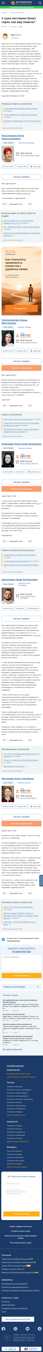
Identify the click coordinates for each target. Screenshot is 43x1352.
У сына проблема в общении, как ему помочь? (20, 108)
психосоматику (22, 843)
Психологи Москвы (15, 1086)
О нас (4, 1312)
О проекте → (21, 308)
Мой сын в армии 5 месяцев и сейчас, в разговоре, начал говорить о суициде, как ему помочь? (20, 915)
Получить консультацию (21, 368)
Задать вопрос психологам (12, 128)
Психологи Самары (14, 1112)
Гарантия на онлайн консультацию (16, 1259)
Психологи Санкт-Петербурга (19, 1090)
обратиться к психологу (21, 523)
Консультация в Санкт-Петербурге (28, 597)
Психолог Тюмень (24, 327)
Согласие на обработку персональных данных (20, 1290)
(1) (35, 472)
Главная (4, 12)
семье (26, 667)
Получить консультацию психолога (21, 7)
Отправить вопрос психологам (14, 1308)
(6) (20, 608)
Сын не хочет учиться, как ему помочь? (18, 419)
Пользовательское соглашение (14, 1284)
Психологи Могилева (15, 1160)
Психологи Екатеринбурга (17, 1096)
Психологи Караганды (16, 1135)
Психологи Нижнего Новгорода (20, 1099)
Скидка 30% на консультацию (14, 1266)
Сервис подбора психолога (20, 1226)
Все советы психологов (12, 1049)
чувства (4, 650)
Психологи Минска (14, 1151)
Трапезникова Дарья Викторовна (14, 321)
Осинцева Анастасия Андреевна (21, 443)
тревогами (36, 635)
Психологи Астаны (14, 1129)
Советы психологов (17, 12)
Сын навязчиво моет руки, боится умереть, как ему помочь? (20, 1001)
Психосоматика (7, 501)
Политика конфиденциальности (15, 1287)
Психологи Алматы (14, 1126)
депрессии (26, 193)
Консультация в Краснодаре (30, 155)
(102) (22, 351)
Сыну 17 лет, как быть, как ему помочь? (18, 907)
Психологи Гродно (14, 1164)
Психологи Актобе (14, 1138)
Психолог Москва (24, 783)
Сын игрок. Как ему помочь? (14, 1014)
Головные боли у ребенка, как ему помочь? (19, 555)
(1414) (8, 806)
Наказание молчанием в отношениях (18, 1036)
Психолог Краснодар (26, 143)
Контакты (6, 1301)
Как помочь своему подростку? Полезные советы (22, 121)
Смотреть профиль (21, 177)
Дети (21, 26)
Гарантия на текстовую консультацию (18, 1262)
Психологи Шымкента (16, 1132)
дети (39, 503)
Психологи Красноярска (16, 1105)
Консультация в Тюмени (28, 342)
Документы (7, 1279)
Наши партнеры (8, 1305)
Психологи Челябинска (16, 1109)
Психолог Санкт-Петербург (24, 584)
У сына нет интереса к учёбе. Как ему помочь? (20, 760)
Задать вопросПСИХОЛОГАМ (41, 881)
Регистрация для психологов (18, 1319)
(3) (33, 608)
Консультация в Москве (28, 798)
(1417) (8, 351)
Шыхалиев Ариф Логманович (20, 579)
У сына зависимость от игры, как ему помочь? (20, 115)
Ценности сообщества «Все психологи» (18, 1272)
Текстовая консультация (20, 1243)
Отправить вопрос (21, 1214)
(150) (22, 806)
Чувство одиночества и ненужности (17, 1024)
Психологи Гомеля (14, 1154)
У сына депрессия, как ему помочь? (16, 561)
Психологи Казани (14, 1102)
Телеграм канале (13, 941)
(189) (22, 167)
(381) (8, 608)
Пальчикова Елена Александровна (13, 137)
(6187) (8, 167)
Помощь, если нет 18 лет (12, 1269)
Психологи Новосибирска (17, 1093)
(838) (8, 472)
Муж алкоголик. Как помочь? (14, 766)
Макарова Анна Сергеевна (18, 778)
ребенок (27, 81)
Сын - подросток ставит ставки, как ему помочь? (21, 227)
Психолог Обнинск (25, 448)
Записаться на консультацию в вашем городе (20, 1237)
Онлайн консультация (20, 1231)
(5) (20, 472)
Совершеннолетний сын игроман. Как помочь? (20, 565)
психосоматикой (8, 395)
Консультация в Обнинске (29, 463)
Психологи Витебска (15, 1157)
